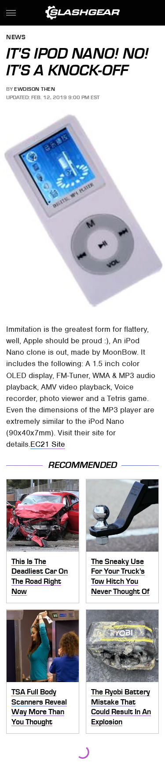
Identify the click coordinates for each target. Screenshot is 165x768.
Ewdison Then (34, 89)
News (16, 38)
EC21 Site (47, 444)
